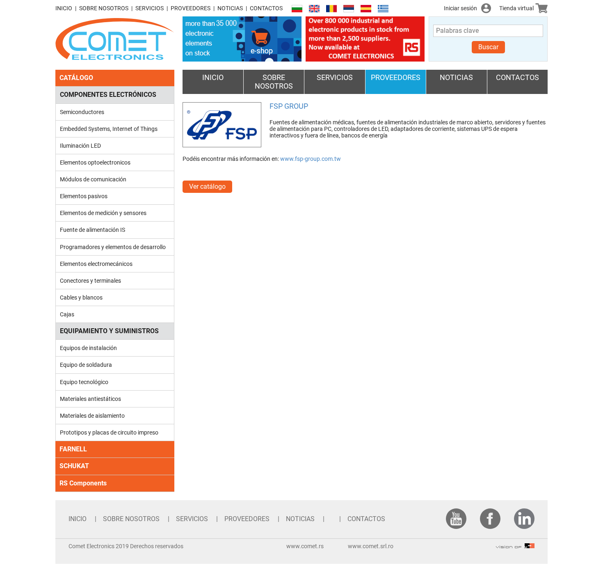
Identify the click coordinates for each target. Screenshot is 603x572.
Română (331, 8)
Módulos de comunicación (93, 179)
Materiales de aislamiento (92, 415)
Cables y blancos (81, 297)
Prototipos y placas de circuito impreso (109, 432)
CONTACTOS (266, 8)
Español (366, 8)
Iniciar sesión (460, 8)
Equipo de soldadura (86, 365)
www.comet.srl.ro (370, 546)
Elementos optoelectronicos (95, 162)
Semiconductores (82, 112)
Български (297, 8)
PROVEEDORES (190, 8)
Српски (348, 8)
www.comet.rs (305, 546)
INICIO (63, 8)
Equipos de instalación (88, 348)
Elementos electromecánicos (96, 264)
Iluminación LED (80, 145)
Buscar (488, 47)
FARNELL (73, 449)
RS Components (83, 483)
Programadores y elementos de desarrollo (113, 247)
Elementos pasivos (83, 196)
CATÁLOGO (76, 78)
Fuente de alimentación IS (92, 230)
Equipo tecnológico (84, 382)
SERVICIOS (149, 8)
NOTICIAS (230, 8)
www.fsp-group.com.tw (310, 159)
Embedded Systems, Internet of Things (109, 129)
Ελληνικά (383, 8)
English (314, 8)
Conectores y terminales (90, 280)
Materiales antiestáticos (90, 399)
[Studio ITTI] (515, 546)
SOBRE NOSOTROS (103, 8)
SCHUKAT (74, 466)
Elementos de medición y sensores (103, 213)
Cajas (67, 314)
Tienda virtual (516, 8)
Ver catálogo (207, 186)
